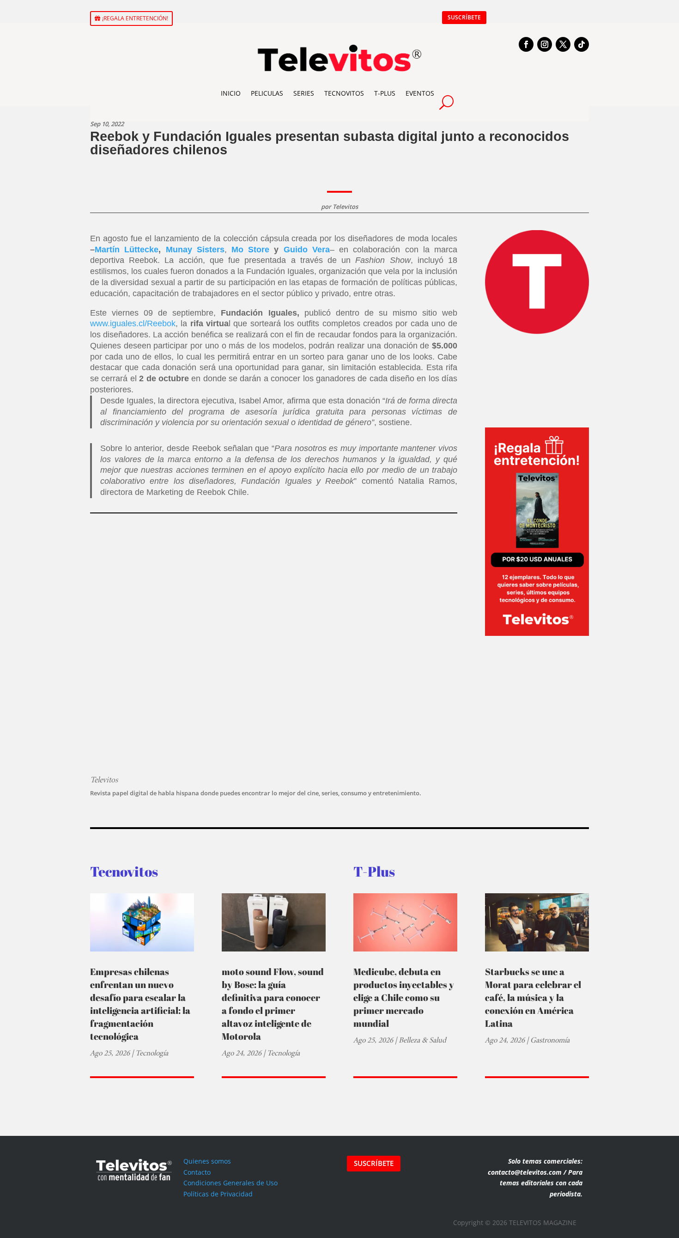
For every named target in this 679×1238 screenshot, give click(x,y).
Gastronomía (550, 1040)
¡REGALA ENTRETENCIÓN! (135, 18)
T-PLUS (384, 93)
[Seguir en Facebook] (526, 44)
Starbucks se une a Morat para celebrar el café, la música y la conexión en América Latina (533, 997)
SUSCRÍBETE (464, 17)
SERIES (303, 93)
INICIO (231, 93)
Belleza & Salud (422, 1040)
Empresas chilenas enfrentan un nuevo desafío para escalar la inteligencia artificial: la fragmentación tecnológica (140, 1004)
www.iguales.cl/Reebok (133, 323)
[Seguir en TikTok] (581, 44)
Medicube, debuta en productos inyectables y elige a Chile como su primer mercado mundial (403, 997)
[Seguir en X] (563, 44)
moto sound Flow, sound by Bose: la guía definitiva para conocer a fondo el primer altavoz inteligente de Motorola (273, 1004)
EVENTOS (420, 93)
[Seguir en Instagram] (544, 44)
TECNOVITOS (344, 93)
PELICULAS (267, 93)
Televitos (345, 206)
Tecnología (151, 1053)
